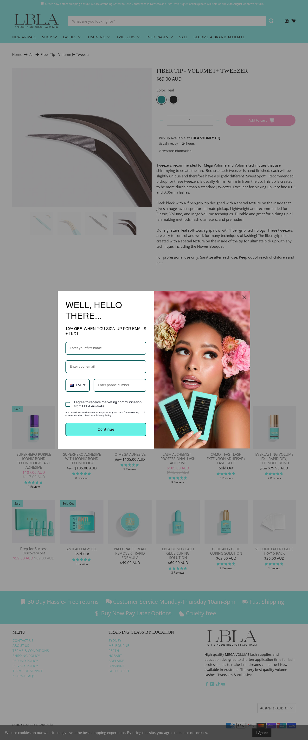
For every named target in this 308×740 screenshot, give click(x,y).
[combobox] (77, 385)
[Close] (244, 297)
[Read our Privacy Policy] (144, 413)
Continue (106, 429)
